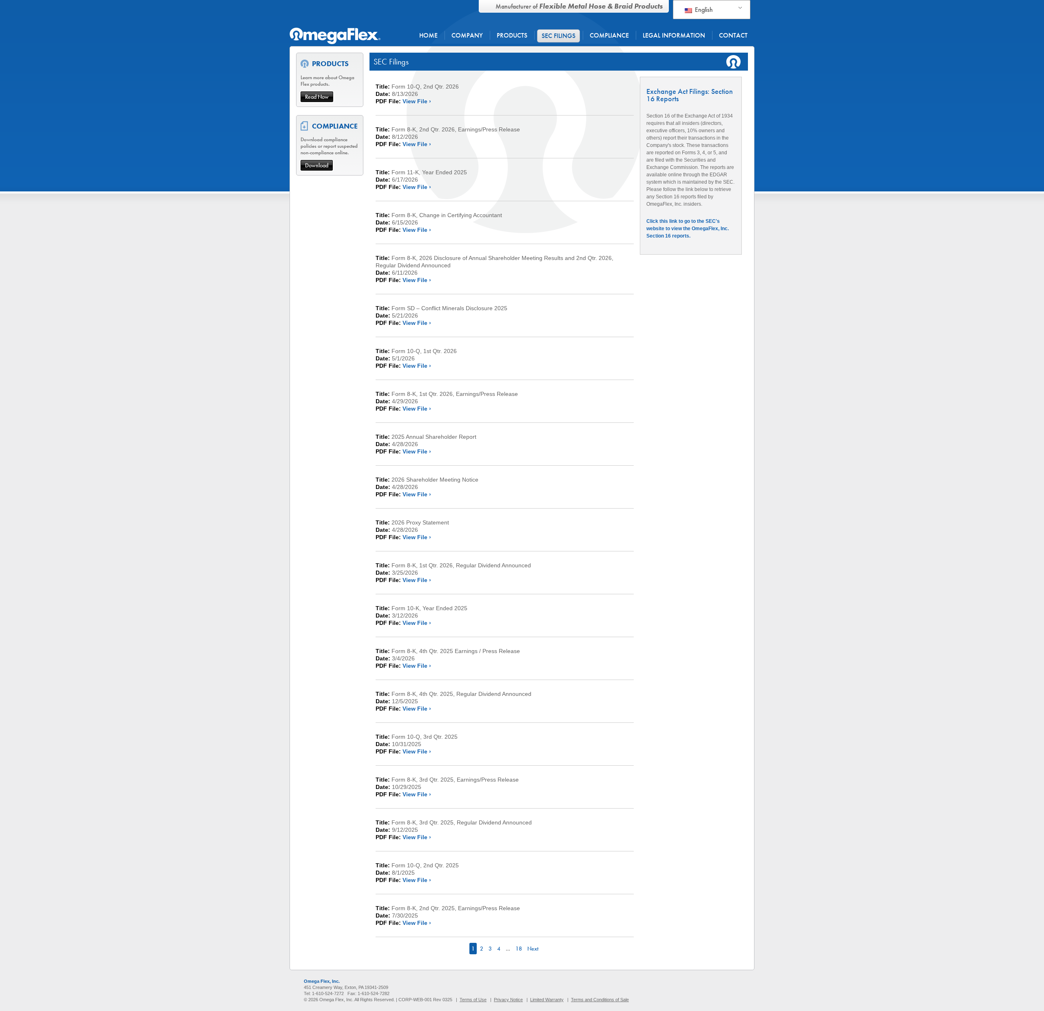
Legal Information (674, 35)
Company (467, 35)
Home (428, 35)
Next (532, 948)
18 (518, 948)
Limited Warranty (547, 999)
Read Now (317, 96)
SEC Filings (558, 35)
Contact (733, 35)
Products (512, 35)
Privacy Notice (508, 999)
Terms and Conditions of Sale (600, 999)
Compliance (609, 35)
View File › (417, 101)
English (703, 9)
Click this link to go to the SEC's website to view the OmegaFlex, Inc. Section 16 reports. (687, 228)
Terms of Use (473, 999)
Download (316, 165)
